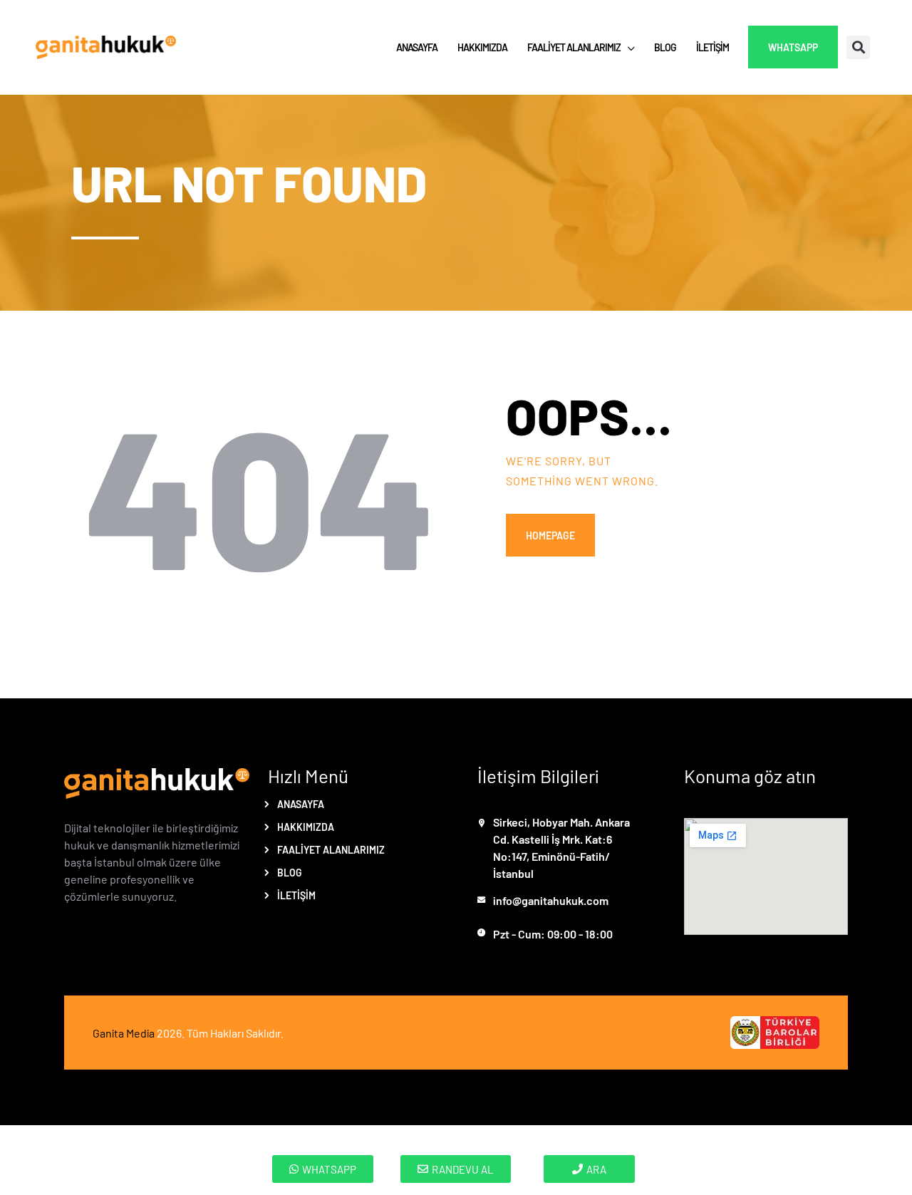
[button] (858, 47)
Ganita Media (124, 1032)
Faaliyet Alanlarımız (331, 849)
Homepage (550, 535)
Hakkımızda (305, 826)
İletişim (296, 895)
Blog (289, 872)
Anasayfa (300, 803)
